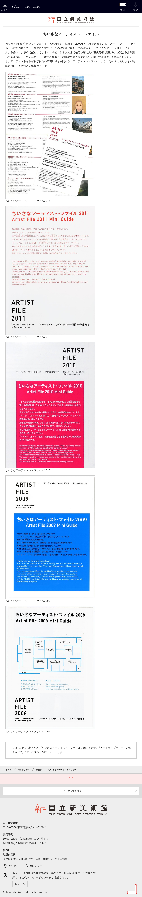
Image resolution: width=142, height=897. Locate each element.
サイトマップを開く (71, 791)
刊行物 (39, 770)
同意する (20, 884)
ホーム (9, 770)
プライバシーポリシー (36, 877)
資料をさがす (24, 770)
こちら (43, 843)
